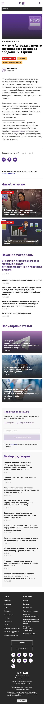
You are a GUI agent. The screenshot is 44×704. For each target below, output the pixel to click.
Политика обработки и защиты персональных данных (31, 621)
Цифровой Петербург (12, 628)
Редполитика (27, 608)
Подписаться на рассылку (22, 437)
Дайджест (10, 423)
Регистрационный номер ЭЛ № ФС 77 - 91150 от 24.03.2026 (22, 682)
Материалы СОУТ (29, 634)
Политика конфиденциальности (30, 615)
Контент (7, 611)
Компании (7, 601)
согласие (13, 444)
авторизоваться (8, 173)
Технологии (8, 621)
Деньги (6, 608)
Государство (8, 614)
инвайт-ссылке (19, 131)
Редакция (26, 604)
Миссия (25, 601)
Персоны (7, 604)
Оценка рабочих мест (30, 611)
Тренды (7, 618)
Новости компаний (11, 635)
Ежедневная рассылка (26, 423)
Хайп (6, 625)
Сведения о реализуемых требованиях (28, 628)
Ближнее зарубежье (11, 632)
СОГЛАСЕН (22, 701)
